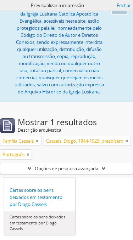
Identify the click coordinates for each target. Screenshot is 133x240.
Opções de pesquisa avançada (66, 168)
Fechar (124, 5)
